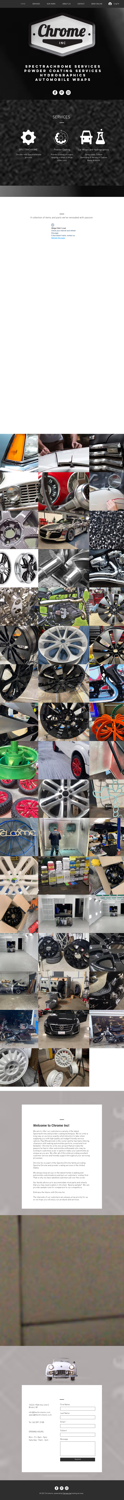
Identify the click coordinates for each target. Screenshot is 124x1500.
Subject (63, 1431)
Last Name (65, 1413)
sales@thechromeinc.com (40, 1415)
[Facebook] (55, 92)
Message (64, 1439)
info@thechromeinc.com (39, 1412)
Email (62, 1422)
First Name (65, 1405)
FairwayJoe (67, 1493)
